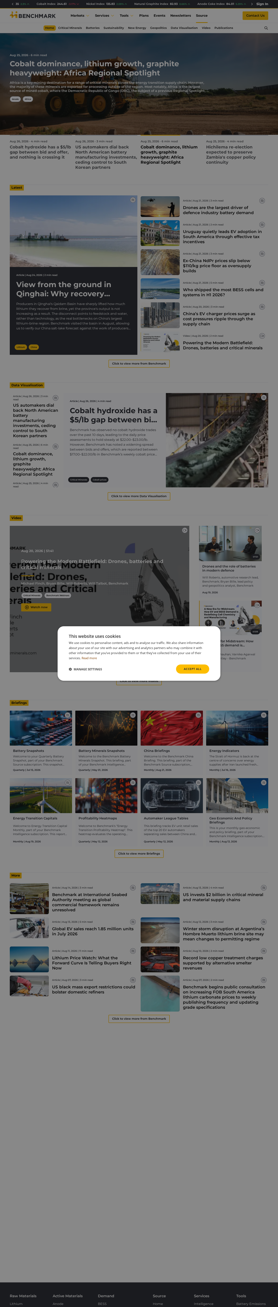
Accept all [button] (192, 669)
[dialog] (139, 653)
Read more (89, 658)
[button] (85, 669)
